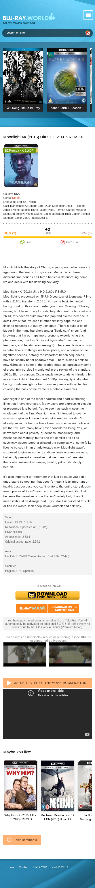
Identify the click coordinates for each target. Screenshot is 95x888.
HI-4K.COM (40, 867)
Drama (16, 197)
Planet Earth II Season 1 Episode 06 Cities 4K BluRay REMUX (67, 109)
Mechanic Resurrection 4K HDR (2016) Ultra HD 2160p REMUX (57, 819)
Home (10, 867)
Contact (23, 867)
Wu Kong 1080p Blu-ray (23, 108)
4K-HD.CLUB (60, 867)
